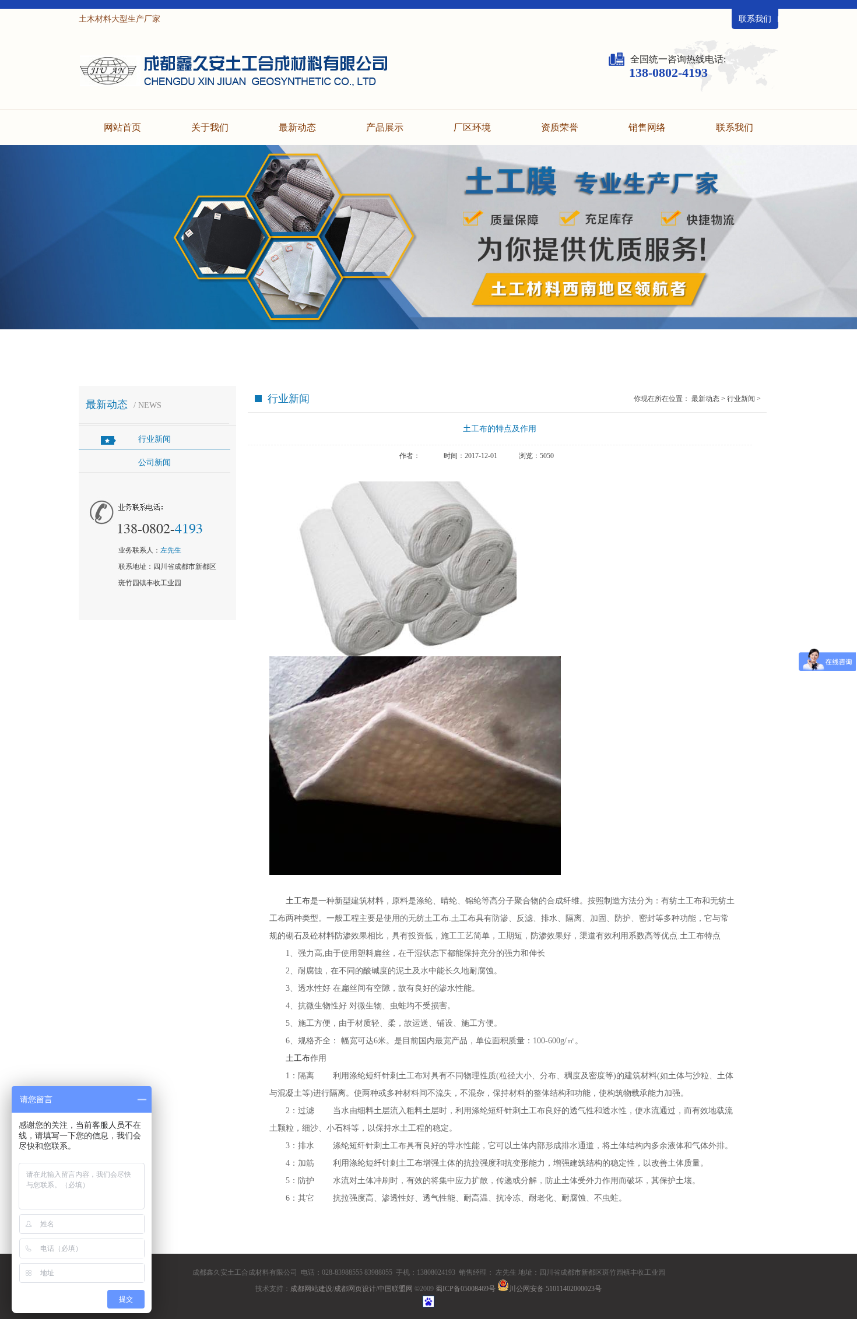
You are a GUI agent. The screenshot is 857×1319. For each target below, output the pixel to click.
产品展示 (384, 127)
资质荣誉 (559, 127)
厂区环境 (472, 127)
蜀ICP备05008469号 (465, 1289)
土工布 (298, 900)
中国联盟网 (395, 1289)
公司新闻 (154, 462)
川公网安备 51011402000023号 (555, 1289)
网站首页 (122, 127)
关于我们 (210, 127)
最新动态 (297, 127)
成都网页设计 (355, 1289)
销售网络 (647, 127)
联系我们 (755, 19)
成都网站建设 (311, 1289)
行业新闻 (154, 439)
